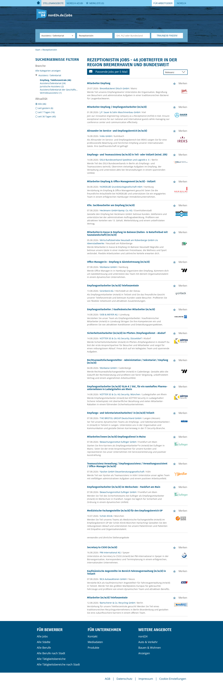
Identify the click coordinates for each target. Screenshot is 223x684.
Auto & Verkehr (148, 642)
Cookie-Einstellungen (172, 679)
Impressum (146, 679)
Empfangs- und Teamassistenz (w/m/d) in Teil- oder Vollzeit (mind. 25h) (127, 154)
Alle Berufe (44, 647)
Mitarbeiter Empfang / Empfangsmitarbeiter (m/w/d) (117, 106)
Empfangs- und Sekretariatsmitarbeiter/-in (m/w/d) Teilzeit (120, 412)
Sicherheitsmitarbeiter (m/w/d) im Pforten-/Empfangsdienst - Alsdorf (126, 333)
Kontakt (92, 636)
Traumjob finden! (167, 35)
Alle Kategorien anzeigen (48, 70)
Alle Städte (43, 642)
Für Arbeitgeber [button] (162, 3)
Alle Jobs (42, 636)
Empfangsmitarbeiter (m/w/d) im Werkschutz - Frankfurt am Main (123, 486)
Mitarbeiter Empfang (98, 83)
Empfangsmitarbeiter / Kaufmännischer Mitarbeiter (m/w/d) (121, 309)
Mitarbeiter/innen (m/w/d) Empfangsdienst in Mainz (116, 436)
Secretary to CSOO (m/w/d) (102, 547)
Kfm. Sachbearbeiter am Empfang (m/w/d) (111, 205)
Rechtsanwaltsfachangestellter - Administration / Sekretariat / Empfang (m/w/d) (127, 361)
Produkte (93, 647)
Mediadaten (95, 642)
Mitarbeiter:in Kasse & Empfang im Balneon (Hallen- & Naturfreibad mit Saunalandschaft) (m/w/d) (127, 233)
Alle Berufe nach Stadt (51, 653)
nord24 (142, 636)
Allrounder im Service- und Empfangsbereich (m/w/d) (117, 130)
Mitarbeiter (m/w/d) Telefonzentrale (107, 597)
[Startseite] (55, 14)
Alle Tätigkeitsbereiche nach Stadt (58, 664)
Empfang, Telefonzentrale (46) (55, 80)
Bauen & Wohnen (149, 647)
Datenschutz (124, 679)
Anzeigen (144, 653)
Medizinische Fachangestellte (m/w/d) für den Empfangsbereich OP (125, 510)
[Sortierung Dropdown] (184, 72)
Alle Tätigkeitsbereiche (51, 659)
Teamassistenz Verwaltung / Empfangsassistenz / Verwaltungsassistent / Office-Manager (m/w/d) (127, 465)
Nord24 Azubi (75, 3)
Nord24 (181, 3)
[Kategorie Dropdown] (72, 35)
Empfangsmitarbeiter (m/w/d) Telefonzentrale (113, 285)
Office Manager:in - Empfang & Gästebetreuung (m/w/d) (118, 261)
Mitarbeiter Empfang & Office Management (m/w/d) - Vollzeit (121, 181)
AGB (107, 679)
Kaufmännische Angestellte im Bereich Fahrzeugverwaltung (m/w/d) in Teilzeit (126, 572)
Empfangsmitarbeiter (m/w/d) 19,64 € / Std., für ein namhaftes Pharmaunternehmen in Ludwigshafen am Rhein (127, 388)
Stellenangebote (53, 3)
